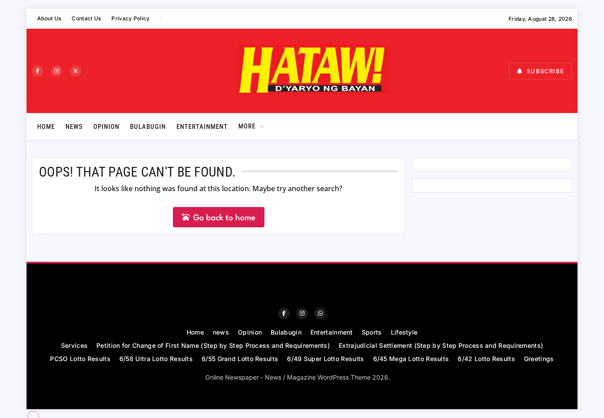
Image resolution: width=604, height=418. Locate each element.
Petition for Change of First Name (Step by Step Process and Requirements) (213, 345)
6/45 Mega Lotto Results (411, 358)
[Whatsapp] (320, 313)
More (247, 126)
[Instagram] (56, 71)
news (74, 127)
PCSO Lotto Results (80, 358)
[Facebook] (37, 71)
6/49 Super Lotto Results (325, 358)
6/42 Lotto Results (486, 358)
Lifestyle (404, 332)
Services (74, 345)
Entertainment (202, 127)
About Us (49, 18)
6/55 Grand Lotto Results (240, 358)
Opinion (106, 127)
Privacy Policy (130, 18)
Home (46, 127)
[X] (75, 71)
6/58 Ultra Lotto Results (156, 358)
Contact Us (86, 18)
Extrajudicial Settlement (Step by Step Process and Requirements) (441, 345)
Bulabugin (148, 127)
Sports (372, 332)
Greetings (539, 358)
